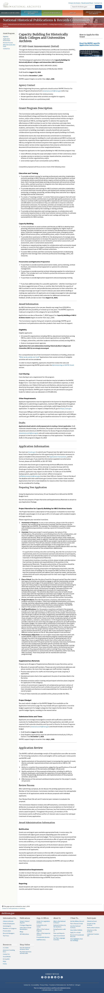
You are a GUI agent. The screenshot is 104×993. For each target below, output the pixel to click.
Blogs (21, 932)
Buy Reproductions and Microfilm (25, 952)
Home (5, 24)
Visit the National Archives (75, 927)
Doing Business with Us (59, 930)
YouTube (55, 977)
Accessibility (35, 985)
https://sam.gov (65, 408)
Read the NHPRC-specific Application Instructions (90, 44)
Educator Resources (52, 13)
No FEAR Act (70, 985)
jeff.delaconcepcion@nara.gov (30, 476)
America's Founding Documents (93, 13)
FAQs (4, 961)
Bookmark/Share (87, 3)
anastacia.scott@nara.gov (52, 91)
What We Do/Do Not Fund (9, 45)
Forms (5, 964)
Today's (24, 922)
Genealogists (7, 926)
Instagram (49, 977)
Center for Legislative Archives (43, 922)
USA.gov (77, 985)
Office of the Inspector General (43, 934)
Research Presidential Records (77, 935)
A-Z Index (6, 948)
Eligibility (5, 36)
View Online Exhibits (76, 930)
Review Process (8, 43)
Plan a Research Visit (76, 923)
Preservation (7, 931)
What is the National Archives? (59, 922)
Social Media (7, 956)
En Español (6, 959)
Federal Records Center (42, 926)
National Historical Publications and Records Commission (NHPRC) (28, 24)
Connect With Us (52, 974)
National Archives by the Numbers (59, 926)
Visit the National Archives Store (25, 948)
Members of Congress (10, 928)
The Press (6, 936)
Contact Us (98, 3)
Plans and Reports (58, 933)
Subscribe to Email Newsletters (25, 928)
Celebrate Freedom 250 (93, 935)
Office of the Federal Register (43, 930)
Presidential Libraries (43, 937)
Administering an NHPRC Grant (63, 365)
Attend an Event (92, 921)
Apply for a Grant (75, 932)
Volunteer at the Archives (92, 931)
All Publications (24, 934)
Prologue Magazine (25, 925)
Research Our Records (10, 13)
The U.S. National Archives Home (22, 5)
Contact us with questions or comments (13, 908)
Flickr (62, 977)
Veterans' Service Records (31, 13)
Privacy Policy (44, 985)
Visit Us (73, 13)
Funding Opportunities (56, 24)
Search (98, 7)
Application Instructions (6, 39)
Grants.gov (32, 452)
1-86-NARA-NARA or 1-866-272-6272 (52, 990)
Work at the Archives (93, 928)
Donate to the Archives (91, 924)
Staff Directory (41, 940)
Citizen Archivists (74, 3)
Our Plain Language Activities (59, 939)
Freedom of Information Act (57, 985)
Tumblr (52, 977)
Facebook (42, 977)
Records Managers (8, 933)
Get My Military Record (77, 921)
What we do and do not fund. (29, 357)
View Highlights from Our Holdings (76, 939)
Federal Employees (9, 923)
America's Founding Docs (9, 951)
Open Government (59, 936)
